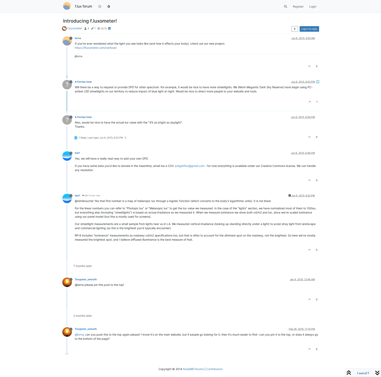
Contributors (214, 369)
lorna (78, 38)
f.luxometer (74, 28)
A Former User (83, 81)
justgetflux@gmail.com (189, 165)
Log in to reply (309, 28)
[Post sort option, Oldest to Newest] (295, 29)
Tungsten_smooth (86, 279)
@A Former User (92, 195)
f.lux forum (83, 6)
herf (77, 152)
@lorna (79, 334)
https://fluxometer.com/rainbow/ (96, 47)
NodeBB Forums (193, 369)
